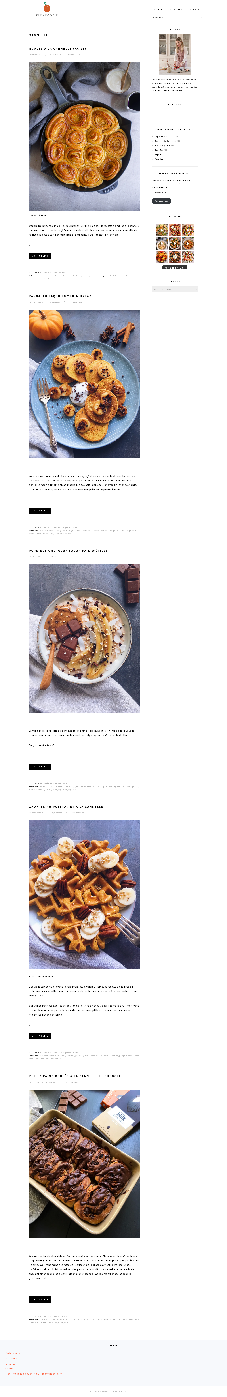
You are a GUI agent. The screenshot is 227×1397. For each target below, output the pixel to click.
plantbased (126, 787)
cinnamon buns (81, 1319)
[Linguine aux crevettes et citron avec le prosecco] (162, 243)
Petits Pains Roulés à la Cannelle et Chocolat (76, 1076)
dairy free (61, 531)
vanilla (32, 790)
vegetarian (62, 790)
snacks (51, 1323)
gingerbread (78, 787)
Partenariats (12, 1353)
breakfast (44, 531)
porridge (135, 787)
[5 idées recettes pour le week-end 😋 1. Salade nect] (162, 257)
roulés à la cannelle (49, 279)
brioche (43, 276)
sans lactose (65, 534)
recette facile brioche (113, 276)
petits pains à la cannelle (127, 1319)
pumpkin (124, 531)
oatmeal (87, 787)
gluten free (75, 531)
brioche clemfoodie (73, 276)
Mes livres (11, 1358)
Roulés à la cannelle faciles (58, 48)
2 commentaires (77, 813)
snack (31, 1059)
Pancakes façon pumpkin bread (60, 296)
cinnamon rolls (96, 276)
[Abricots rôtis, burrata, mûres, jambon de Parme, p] (175, 257)
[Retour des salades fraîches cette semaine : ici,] (188, 230)
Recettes (61, 273)
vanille (39, 790)
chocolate (60, 1319)
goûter (85, 1056)
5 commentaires (75, 302)
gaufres (78, 1056)
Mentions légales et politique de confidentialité (34, 1373)
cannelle (85, 276)
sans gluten (53, 534)
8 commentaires (75, 55)
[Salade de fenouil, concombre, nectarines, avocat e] (162, 230)
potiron (116, 531)
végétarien (72, 790)
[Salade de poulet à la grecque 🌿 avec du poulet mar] (175, 243)
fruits (68, 531)
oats (94, 787)
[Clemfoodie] (48, 18)
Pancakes (96, 531)
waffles (58, 1059)
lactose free (86, 531)
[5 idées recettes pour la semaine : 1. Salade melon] (175, 230)
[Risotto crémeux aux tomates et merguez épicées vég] (188, 243)
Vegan (65, 783)
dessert (106, 1319)
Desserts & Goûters (48, 273)
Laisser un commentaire (77, 557)
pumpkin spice (41, 534)
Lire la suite (40, 256)
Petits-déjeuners (65, 528)
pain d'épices (102, 787)
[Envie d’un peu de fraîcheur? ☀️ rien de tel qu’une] (188, 257)
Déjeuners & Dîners (164, 136)
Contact (10, 1368)
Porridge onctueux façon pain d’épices (68, 551)
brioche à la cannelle (56, 276)
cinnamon (67, 787)
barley (42, 787)
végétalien (53, 790)
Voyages (159, 159)
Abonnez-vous (161, 201)
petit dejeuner (106, 531)
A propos (10, 1364)
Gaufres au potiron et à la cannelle (66, 806)
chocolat (51, 1319)
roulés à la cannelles (38, 1323)
